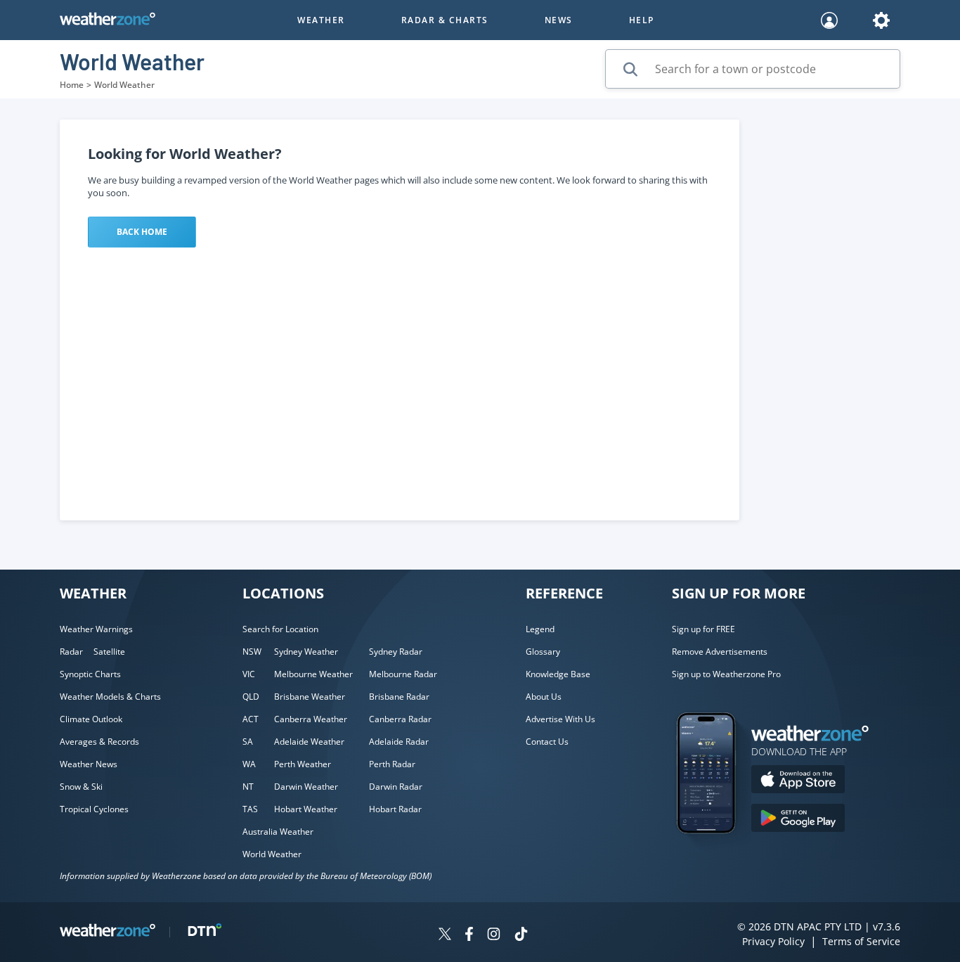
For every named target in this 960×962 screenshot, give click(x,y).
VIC (248, 674)
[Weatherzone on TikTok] (521, 935)
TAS (250, 809)
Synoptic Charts (90, 674)
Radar (71, 652)
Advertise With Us (560, 719)
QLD (250, 697)
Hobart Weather (305, 809)
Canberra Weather (310, 719)
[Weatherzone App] (718, 851)
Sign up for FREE (703, 629)
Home (72, 85)
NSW (251, 652)
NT (248, 787)
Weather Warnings (96, 629)
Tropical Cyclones (94, 809)
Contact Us (547, 742)
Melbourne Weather (313, 674)
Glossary (543, 652)
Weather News (88, 764)
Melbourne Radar (403, 674)
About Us (544, 697)
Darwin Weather (306, 787)
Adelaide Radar (399, 742)
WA (249, 764)
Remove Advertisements (719, 652)
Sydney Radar (395, 652)
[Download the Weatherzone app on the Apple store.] (798, 781)
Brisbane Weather (309, 697)
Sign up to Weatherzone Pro (726, 674)
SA (247, 742)
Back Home (142, 232)
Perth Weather (302, 764)
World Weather (271, 854)
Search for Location (280, 629)
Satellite (109, 652)
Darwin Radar (395, 787)
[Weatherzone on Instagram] (493, 935)
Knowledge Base (558, 674)
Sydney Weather (306, 652)
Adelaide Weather (309, 742)
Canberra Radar (400, 719)
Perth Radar (392, 764)
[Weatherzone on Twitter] (445, 935)
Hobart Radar (395, 809)
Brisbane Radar (399, 697)
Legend (540, 629)
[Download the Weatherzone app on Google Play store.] (798, 819)
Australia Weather (277, 832)
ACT (250, 719)
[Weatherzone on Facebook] (469, 935)
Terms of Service (861, 941)
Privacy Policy (773, 941)
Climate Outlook (91, 719)
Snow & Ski (81, 787)
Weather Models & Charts (110, 697)
